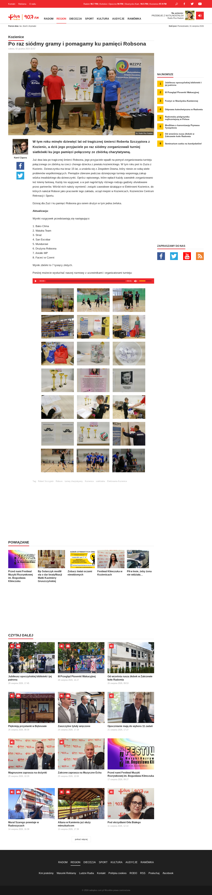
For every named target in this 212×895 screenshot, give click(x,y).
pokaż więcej (81, 839)
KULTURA (103, 18)
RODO (133, 873)
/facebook (168, 873)
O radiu (32, 4)
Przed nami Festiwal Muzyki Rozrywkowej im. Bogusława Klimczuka (20, 576)
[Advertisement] (93, 504)
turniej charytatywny (74, 481)
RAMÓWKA (134, 18)
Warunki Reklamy (66, 873)
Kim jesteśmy (46, 873)
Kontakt (11, 4)
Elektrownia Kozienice (117, 481)
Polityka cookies (117, 873)
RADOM (48, 18)
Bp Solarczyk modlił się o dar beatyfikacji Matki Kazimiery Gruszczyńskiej (50, 576)
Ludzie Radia (86, 873)
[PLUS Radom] (23, 18)
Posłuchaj (154, 873)
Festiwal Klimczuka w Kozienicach (109, 573)
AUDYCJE (118, 18)
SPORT (89, 18)
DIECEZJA (75, 18)
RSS (142, 873)
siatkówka (100, 481)
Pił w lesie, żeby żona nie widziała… (139, 573)
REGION (61, 18)
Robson (59, 481)
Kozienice (89, 481)
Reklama (22, 4)
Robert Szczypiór (46, 481)
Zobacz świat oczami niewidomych (80, 573)
